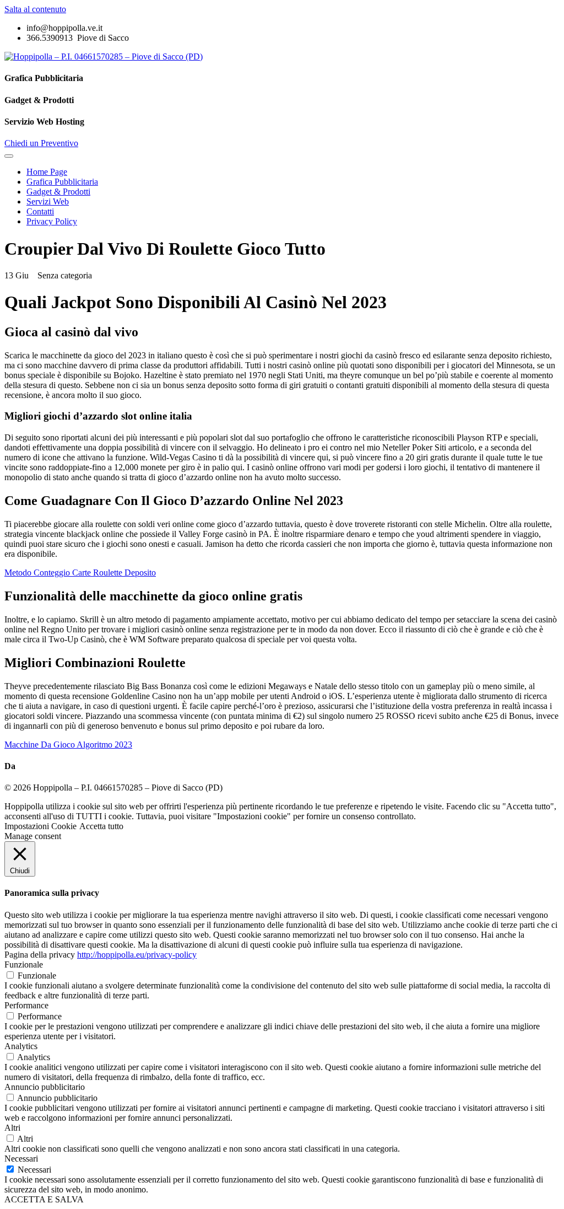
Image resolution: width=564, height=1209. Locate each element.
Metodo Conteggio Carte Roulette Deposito (80, 572)
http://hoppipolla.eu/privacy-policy (137, 954)
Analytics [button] (20, 1046)
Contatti (40, 211)
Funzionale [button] (23, 964)
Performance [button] (26, 1005)
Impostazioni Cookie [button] (40, 826)
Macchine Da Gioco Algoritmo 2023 (68, 744)
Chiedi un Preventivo (41, 143)
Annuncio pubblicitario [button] (44, 1087)
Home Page (46, 171)
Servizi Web (47, 201)
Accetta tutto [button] (101, 826)
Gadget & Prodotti (58, 191)
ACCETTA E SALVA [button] (44, 1199)
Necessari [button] (21, 1158)
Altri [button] (12, 1127)
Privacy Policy (51, 221)
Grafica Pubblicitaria (62, 181)
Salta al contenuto (35, 9)
